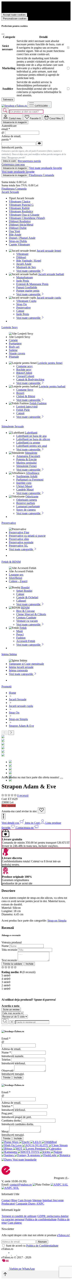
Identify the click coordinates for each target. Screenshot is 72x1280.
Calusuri (21, 600)
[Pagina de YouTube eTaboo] (14, 1254)
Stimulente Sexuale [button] (12, 426)
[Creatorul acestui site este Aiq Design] (8, 1261)
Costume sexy (24, 366)
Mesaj (4, 1131)
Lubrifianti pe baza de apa (31, 435)
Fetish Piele (23, 409)
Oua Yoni (14, 231)
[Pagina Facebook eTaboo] (4, 1254)
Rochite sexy (23, 369)
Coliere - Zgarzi (18, 581)
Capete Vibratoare (19, 244)
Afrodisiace (32, 473)
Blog (14, 1200)
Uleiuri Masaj (24, 486)
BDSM (25, 607)
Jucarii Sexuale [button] (10, 192)
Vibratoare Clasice (19, 201)
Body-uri (14, 346)
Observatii (7, 1070)
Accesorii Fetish (25, 641)
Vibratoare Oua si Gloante (24, 214)
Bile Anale (15, 234)
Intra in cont (9, 161)
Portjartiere (15, 343)
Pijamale (14, 356)
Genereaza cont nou (13, 164)
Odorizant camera (26, 499)
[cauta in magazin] (4, 111)
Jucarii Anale (23, 263)
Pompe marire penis (27, 290)
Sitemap (37, 1200)
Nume (5, 945)
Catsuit (20, 413)
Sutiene (13, 350)
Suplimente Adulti (26, 476)
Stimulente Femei (26, 466)
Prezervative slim (19, 539)
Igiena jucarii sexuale (21, 667)
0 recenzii (22, 795)
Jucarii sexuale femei (49, 250)
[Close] (2, 34)
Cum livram (25, 1200)
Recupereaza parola (29, 161)
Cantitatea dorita (10, 1120)
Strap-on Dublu (18, 241)
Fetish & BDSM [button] (11, 561)
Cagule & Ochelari (27, 597)
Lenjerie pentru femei (49, 362)
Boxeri (20, 393)
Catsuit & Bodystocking (30, 379)
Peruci (20, 634)
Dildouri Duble (18, 227)
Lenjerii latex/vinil (26, 406)
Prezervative (23, 307)
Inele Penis (22, 280)
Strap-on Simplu (56, 920)
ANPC (40, 1203)
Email (6, 1038)
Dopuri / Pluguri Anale (22, 237)
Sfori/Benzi (15, 577)
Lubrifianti (31, 432)
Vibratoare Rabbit (19, 208)
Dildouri (21, 257)
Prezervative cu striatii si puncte (27, 535)
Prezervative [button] (8, 522)
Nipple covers (17, 353)
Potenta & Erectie (26, 459)
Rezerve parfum (25, 503)
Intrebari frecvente (53, 1200)
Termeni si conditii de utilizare (19, 1216)
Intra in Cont (32, 822)
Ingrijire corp (23, 482)
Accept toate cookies (14, 14)
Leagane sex (16, 574)
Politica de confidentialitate (41, 1219)
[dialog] (36, 1055)
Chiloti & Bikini (25, 396)
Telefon (5, 1059)
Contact (6, 1200)
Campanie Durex (26, 1203)
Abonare (42, 1241)
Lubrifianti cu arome (28, 442)
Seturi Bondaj (24, 590)
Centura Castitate (26, 617)
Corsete (13, 340)
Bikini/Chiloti (24, 372)
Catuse (20, 310)
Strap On (21, 304)
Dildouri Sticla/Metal (21, 224)
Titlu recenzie (9, 949)
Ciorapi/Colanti (25, 376)
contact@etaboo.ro (21, 1184)
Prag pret (6, 1113)
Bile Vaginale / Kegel (28, 260)
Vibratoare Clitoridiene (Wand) (27, 218)
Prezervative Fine (19, 532)
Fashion (20, 637)
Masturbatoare (24, 277)
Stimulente (31, 452)
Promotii (6, 686)
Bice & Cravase (25, 610)
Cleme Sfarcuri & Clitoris (31, 614)
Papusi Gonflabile (26, 287)
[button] (3, 816)
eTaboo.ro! (63, 1235)
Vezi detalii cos (10, 822)
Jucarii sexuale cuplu (49, 297)
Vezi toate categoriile (28, 270)
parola (6, 139)
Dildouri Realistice (20, 221)
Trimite (6, 1077)
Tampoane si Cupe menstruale (26, 663)
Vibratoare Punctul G (21, 204)
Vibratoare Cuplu (26, 300)
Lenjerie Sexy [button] (9, 327)
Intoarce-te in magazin (15, 122)
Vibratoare (22, 254)
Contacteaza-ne (25, 827)
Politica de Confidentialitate (42, 1245)
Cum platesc (15, 1222)
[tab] (12, 117)
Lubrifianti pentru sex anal (31, 445)
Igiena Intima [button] (9, 654)
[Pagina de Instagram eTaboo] (9, 1254)
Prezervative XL (18, 545)
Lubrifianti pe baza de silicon (33, 439)
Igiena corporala (18, 670)
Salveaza (8, 99)
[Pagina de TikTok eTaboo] (19, 1254)
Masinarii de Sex (26, 267)
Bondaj (25, 587)
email (5, 129)
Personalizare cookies (15, 18)
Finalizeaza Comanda (41, 175)
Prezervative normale (21, 542)
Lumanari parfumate (28, 506)
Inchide (29, 963)
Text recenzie (9, 960)
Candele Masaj (25, 489)
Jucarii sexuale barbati (51, 274)
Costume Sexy (24, 389)
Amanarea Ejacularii (28, 456)
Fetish (23, 627)
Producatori (8, 1203)
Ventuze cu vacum (27, 620)
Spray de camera (26, 509)
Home (12, 692)
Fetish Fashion (38, 403)
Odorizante (31, 496)
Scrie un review (11, 1009)
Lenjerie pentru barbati (52, 386)
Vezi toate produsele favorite (45, 167)
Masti (19, 631)
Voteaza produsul (11, 942)
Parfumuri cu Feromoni (29, 479)
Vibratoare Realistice (21, 211)
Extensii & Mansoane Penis (32, 284)
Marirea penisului (26, 462)
